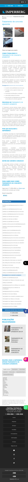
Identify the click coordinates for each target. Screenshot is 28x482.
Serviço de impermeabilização (10, 270)
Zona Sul (5, 372)
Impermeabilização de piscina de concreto (13, 242)
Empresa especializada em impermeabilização (14, 224)
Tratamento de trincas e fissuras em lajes (13, 280)
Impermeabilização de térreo (10, 306)
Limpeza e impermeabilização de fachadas (13, 214)
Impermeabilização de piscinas (10, 245)
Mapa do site (14, 446)
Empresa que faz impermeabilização (12, 230)
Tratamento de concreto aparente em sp (13, 296)
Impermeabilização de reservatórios (12, 247)
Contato (14, 441)
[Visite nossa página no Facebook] (14, 458)
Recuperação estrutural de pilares (12, 262)
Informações (7, 201)
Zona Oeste (22, 369)
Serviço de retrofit (7, 282)
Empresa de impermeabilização (10, 277)
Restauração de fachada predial (11, 267)
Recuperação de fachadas (9, 257)
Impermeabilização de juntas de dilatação (13, 240)
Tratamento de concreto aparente (12, 275)
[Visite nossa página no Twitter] (14, 463)
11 (9, 5)
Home (14, 417)
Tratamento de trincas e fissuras (11, 299)
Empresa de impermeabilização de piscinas (13, 211)
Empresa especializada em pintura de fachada (12, 227)
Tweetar (5, 195)
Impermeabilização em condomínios (12, 250)
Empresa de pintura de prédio (10, 219)
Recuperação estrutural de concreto (12, 260)
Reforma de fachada (8, 265)
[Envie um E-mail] (14, 450)
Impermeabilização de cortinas (10, 235)
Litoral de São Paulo (8, 374)
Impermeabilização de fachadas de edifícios (14, 238)
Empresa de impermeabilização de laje (12, 209)
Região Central (6, 369)
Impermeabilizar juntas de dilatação (12, 255)
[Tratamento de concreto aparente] (8, 32)
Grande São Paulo (20, 372)
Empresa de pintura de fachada (11, 216)
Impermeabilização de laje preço (11, 291)
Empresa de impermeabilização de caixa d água (13, 206)
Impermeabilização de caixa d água (11, 233)
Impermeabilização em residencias (11, 252)
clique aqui (22, 188)
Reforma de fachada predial (10, 294)
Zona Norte (14, 369)
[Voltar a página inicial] (14, 11)
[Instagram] (14, 454)
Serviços (14, 425)
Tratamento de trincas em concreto (12, 304)
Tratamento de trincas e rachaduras (12, 301)
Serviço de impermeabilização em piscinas (13, 272)
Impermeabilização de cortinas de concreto (14, 285)
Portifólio (14, 429)
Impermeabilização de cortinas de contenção (11, 288)
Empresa (14, 421)
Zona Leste (11, 372)
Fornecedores (14, 433)
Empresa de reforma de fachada (11, 221)
